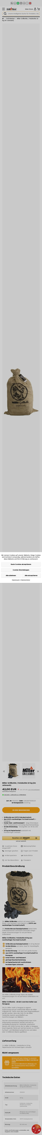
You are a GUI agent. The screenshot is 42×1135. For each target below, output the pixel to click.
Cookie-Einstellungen (21, 570)
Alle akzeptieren (31, 575)
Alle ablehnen (11, 575)
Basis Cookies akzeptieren (21, 564)
